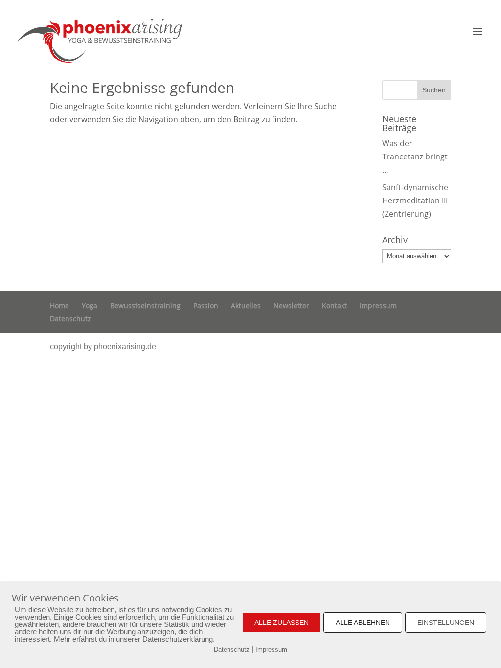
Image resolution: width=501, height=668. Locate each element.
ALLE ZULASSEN (281, 622)
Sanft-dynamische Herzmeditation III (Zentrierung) (415, 200)
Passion (205, 305)
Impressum (378, 305)
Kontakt (334, 305)
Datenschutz (70, 318)
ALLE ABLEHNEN (363, 622)
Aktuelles (246, 305)
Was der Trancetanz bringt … (415, 156)
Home (59, 305)
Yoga (89, 305)
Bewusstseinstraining (145, 305)
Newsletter (291, 305)
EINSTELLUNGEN (445, 622)
